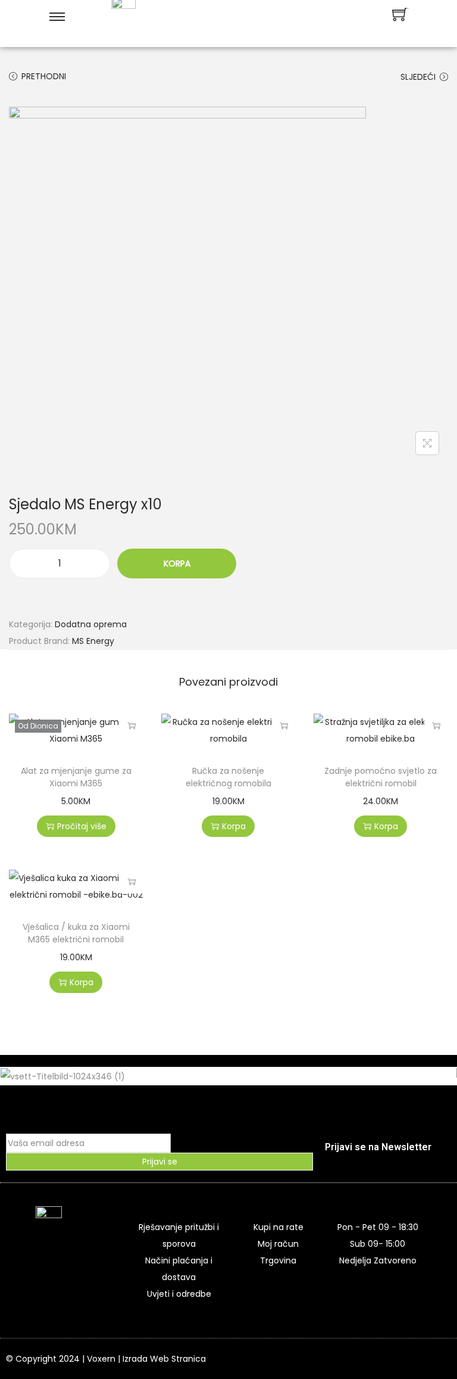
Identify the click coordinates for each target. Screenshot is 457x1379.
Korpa (177, 563)
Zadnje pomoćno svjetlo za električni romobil (380, 777)
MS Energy (93, 641)
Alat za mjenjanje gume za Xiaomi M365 (76, 777)
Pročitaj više (131, 725)
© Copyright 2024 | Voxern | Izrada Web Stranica (106, 1359)
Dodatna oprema (91, 624)
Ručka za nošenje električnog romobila (228, 777)
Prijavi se (159, 1162)
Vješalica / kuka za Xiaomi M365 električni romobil (76, 933)
